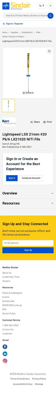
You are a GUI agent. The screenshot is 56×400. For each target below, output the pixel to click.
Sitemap (39, 384)
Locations (7, 333)
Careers (6, 281)
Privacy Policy (39, 379)
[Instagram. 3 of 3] (28, 361)
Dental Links (8, 301)
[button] (41, 6)
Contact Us (8, 329)
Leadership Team (11, 277)
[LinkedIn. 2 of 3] (28, 354)
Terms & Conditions (20, 379)
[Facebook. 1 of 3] (28, 347)
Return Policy (9, 313)
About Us (6, 273)
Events (5, 297)
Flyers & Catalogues (12, 293)
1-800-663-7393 (10, 325)
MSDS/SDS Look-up (12, 305)
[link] (16, 5)
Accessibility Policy (22, 384)
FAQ (4, 309)
